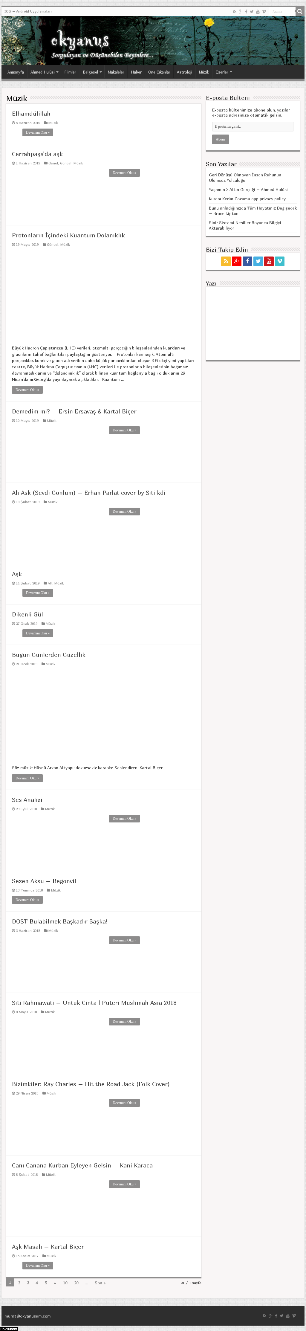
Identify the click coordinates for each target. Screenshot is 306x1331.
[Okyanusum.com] (153, 40)
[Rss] (234, 11)
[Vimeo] (264, 11)
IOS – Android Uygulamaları (28, 11)
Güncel (65, 163)
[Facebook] (246, 11)
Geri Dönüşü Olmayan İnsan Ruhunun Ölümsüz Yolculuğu (245, 177)
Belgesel (90, 72)
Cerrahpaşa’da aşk (37, 153)
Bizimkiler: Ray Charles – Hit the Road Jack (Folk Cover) (91, 1083)
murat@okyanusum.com (27, 1315)
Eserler (221, 72)
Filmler (70, 72)
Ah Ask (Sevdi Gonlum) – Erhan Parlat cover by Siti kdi (89, 492)
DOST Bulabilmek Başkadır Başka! (60, 921)
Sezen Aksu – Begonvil (44, 880)
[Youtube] (257, 11)
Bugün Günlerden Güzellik (48, 654)
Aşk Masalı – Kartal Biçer (48, 1246)
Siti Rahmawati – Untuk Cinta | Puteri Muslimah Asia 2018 (94, 1002)
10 (65, 1282)
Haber (136, 72)
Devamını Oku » (38, 132)
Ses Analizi (27, 799)
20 (76, 1282)
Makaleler (116, 72)
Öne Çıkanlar (159, 72)
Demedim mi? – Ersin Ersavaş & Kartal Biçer (74, 411)
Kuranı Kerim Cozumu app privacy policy (247, 198)
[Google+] (240, 11)
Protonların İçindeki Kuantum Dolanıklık (68, 235)
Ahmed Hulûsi (42, 72)
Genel (53, 163)
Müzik (204, 72)
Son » (100, 1282)
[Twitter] (251, 11)
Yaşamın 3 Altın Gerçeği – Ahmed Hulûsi (248, 189)
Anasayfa (15, 72)
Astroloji (184, 72)
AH (50, 583)
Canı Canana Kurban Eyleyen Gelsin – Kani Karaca (82, 1165)
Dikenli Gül (27, 614)
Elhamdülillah (31, 113)
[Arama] (300, 11)
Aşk (17, 573)
